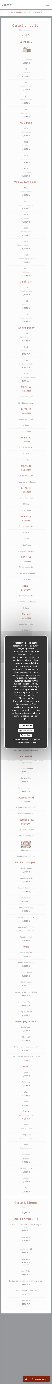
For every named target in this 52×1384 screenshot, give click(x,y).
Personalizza (26, 735)
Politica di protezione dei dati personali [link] (26, 739)
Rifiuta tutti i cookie (26, 730)
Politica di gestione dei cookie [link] (26, 742)
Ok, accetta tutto (26, 726)
